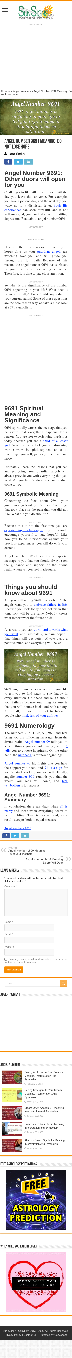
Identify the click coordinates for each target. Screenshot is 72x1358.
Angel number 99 (37, 741)
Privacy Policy (13, 1334)
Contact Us (30, 1334)
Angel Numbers (22, 91)
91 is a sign (53, 767)
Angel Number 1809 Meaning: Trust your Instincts (27, 851)
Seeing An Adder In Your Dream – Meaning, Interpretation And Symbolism (43, 1076)
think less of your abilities (40, 715)
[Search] (63, 983)
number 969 (25, 776)
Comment (10, 886)
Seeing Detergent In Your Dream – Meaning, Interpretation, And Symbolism (44, 1094)
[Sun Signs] (36, 12)
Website (9, 946)
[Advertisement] (36, 1024)
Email (8, 934)
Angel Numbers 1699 (17, 828)
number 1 (25, 754)
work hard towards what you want (36, 631)
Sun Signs (9, 1330)
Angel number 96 (17, 763)
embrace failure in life (50, 604)
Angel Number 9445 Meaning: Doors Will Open (45, 859)
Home (6, 91)
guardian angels (49, 251)
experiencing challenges (23, 530)
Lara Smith (16, 154)
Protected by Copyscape (53, 1334)
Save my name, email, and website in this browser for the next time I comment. (35, 961)
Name (8, 921)
